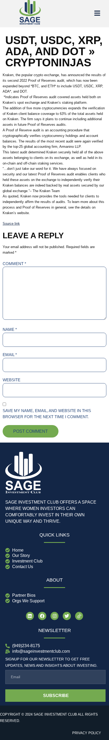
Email (10, 354)
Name (10, 329)
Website (11, 380)
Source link (11, 224)
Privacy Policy (86, 733)
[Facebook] (42, 616)
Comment (14, 263)
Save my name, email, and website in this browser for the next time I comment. (47, 413)
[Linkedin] (30, 616)
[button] (97, 13)
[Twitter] (67, 616)
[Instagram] (55, 616)
